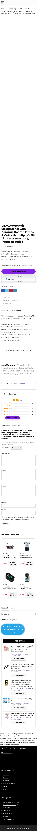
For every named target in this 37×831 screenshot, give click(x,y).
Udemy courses (7, 819)
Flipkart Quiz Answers (9, 805)
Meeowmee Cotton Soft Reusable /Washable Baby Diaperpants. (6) (22, 714)
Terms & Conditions (9, 783)
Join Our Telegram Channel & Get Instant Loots (12, 629)
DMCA (4, 789)
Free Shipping (9, 18)
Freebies (5, 808)
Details (30, 265)
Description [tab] (6, 297)
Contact (5, 786)
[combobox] (18, 614)
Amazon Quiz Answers (9, 802)
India (12, 279)
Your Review (6, 453)
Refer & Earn (6, 813)
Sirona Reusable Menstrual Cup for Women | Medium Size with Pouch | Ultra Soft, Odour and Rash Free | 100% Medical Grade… (22, 649)
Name (4, 502)
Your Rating (5, 447)
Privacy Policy (7, 781)
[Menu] (2, 2)
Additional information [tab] (10, 300)
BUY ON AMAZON (18, 271)
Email (3, 510)
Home (3, 9)
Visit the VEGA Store (21, 384)
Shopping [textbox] (18, 614)
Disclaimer (6, 775)
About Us (5, 778)
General (5, 811)
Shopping (12, 9)
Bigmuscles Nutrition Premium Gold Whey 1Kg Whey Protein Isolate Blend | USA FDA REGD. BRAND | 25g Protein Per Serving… (21, 683)
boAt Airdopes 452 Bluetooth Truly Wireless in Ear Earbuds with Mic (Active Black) (22, 666)
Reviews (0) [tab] (7, 304)
